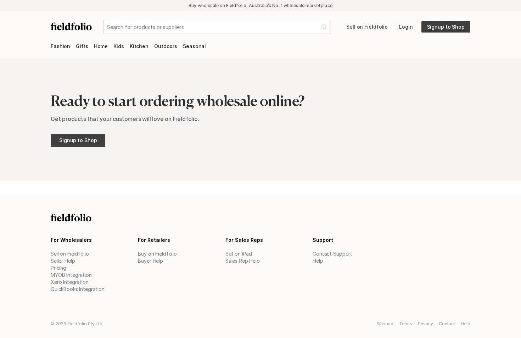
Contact (447, 323)
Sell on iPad (238, 254)
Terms (405, 323)
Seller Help (63, 261)
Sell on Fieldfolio (70, 254)
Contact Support (332, 254)
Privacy (425, 323)
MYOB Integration (71, 275)
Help (318, 261)
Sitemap (384, 323)
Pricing (58, 268)
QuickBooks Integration (78, 289)
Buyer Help (150, 261)
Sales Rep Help (242, 261)
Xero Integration (70, 282)
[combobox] (107, 27)
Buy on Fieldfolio (157, 254)
